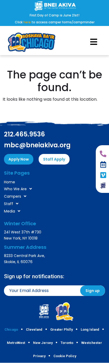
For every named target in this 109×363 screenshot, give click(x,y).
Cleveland (34, 329)
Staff (8, 203)
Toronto (67, 343)
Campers (12, 196)
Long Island (90, 329)
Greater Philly (61, 329)
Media (9, 211)
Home (9, 182)
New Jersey (43, 343)
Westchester (91, 343)
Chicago (11, 329)
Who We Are (15, 189)
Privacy (39, 356)
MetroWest (16, 343)
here (27, 22)
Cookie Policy (64, 356)
